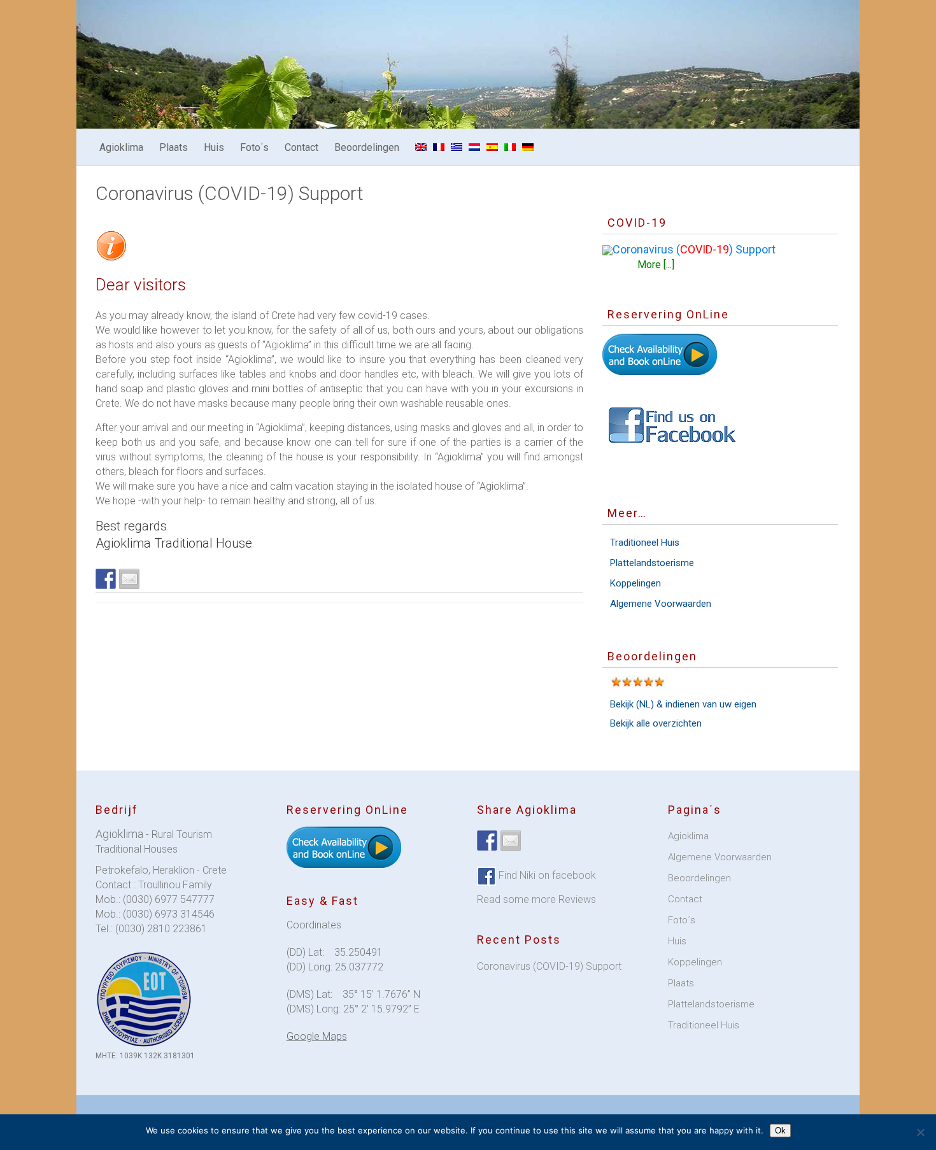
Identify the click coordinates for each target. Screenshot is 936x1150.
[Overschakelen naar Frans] (438, 147)
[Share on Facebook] (106, 579)
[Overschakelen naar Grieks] (456, 147)
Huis (214, 147)
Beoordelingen (366, 147)
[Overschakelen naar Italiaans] (510, 147)
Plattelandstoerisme (652, 563)
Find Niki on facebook (546, 875)
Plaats (173, 147)
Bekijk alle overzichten (656, 723)
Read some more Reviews (536, 899)
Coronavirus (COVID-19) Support (549, 966)
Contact (301, 147)
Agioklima (121, 147)
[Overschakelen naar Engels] (421, 147)
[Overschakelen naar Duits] (528, 147)
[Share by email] (129, 579)
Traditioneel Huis (644, 542)
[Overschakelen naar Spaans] (492, 147)
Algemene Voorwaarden (660, 603)
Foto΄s (254, 147)
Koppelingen (635, 583)
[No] (920, 1132)
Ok (780, 1130)
